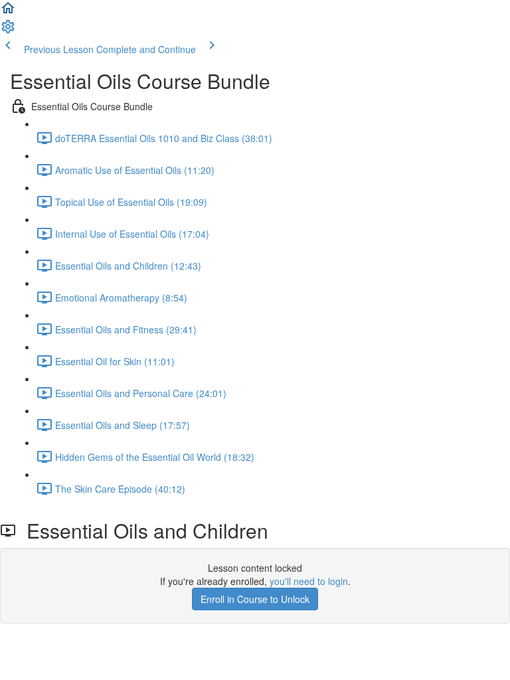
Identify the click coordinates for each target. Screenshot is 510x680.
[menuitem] (8, 30)
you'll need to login (309, 581)
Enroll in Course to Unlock (255, 599)
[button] (8, 12)
